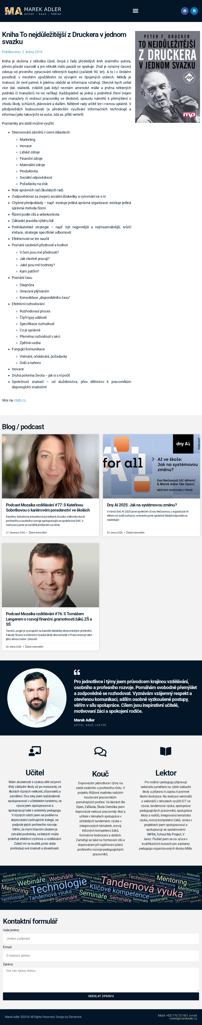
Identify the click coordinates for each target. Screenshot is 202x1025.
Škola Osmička (107, 807)
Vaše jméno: (11, 930)
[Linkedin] (194, 11)
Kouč (100, 774)
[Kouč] (100, 751)
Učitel (35, 772)
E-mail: (7, 947)
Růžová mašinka (100, 793)
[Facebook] (185, 11)
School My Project (169, 834)
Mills (188, 848)
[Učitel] (35, 751)
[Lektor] (166, 751)
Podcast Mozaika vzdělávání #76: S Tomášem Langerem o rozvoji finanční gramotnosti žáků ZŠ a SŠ (49, 619)
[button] (135, 11)
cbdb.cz (20, 400)
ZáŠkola (90, 807)
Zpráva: (8, 964)
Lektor (165, 773)
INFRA (151, 834)
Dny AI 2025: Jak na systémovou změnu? (142, 505)
